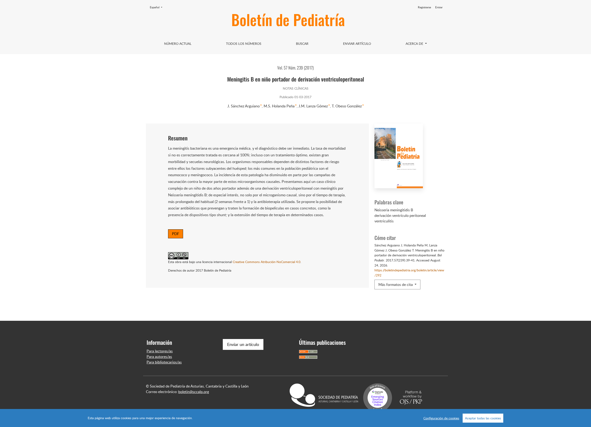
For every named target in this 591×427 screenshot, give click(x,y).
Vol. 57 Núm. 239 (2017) (295, 68)
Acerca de (415, 43)
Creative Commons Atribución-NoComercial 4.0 (266, 261)
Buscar (302, 43)
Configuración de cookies (441, 418)
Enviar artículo (357, 43)
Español (157, 7)
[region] (295, 418)
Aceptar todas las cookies (483, 418)
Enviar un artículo (243, 344)
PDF (175, 233)
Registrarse (424, 7)
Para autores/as (159, 356)
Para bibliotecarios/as (164, 362)
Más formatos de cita (396, 284)
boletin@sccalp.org (193, 391)
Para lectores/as (160, 351)
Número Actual (177, 43)
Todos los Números (243, 43)
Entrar (439, 7)
